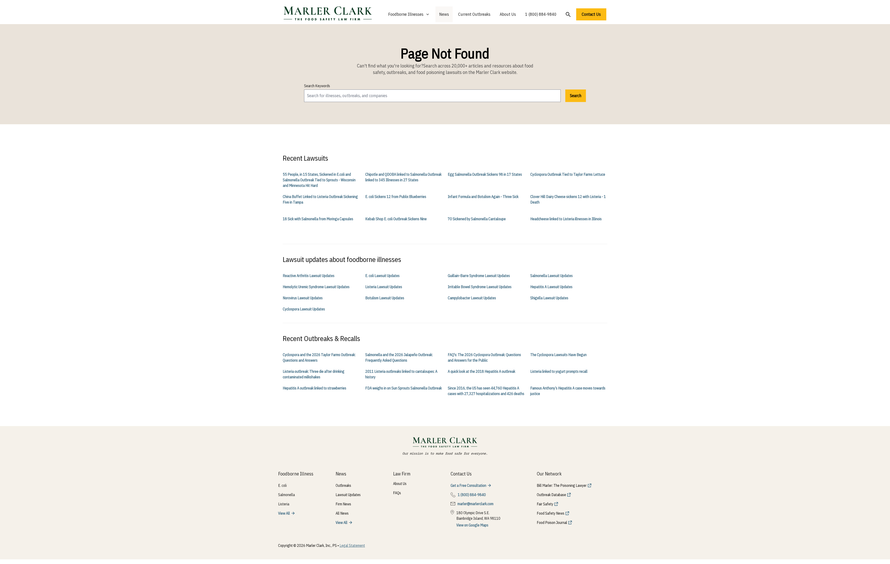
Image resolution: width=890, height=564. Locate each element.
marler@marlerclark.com (475, 503)
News (444, 14)
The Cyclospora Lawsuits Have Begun (558, 354)
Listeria (283, 504)
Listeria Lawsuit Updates (383, 286)
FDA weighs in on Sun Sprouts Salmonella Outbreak (403, 388)
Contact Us (591, 14)
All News (342, 513)
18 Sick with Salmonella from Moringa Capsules (318, 219)
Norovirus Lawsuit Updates (303, 298)
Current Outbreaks (474, 14)
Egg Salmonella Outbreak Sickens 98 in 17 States (485, 174)
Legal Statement (352, 545)
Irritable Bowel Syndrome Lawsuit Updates (480, 286)
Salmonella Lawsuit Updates (551, 275)
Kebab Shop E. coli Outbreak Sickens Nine (396, 219)
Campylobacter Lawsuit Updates (472, 298)
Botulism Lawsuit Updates (384, 298)
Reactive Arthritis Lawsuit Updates (308, 275)
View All (284, 513)
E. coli (282, 485)
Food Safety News (550, 513)
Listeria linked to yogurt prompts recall (559, 371)
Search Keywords (317, 85)
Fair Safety (545, 504)
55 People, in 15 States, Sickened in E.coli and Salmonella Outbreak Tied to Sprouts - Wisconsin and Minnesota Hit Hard (319, 180)
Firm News (343, 504)
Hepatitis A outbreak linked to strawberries (314, 388)
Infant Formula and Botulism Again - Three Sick (483, 196)
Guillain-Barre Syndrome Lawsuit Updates (479, 275)
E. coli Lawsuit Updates (382, 275)
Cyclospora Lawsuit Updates (304, 309)
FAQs (397, 493)
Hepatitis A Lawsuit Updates (551, 286)
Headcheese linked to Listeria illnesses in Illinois (566, 219)
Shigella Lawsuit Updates (549, 298)
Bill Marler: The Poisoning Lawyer (562, 485)
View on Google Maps (472, 525)
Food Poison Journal (552, 522)
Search (575, 95)
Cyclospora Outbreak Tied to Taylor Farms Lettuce (567, 174)
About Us (508, 14)
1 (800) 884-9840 (540, 14)
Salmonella (286, 494)
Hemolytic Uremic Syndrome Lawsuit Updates (316, 286)
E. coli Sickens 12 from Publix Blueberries (395, 196)
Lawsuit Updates (348, 494)
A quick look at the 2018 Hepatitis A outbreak (481, 371)
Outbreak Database (551, 494)
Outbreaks (343, 485)
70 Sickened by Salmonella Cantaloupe (477, 219)
